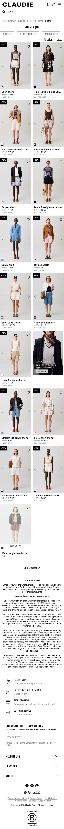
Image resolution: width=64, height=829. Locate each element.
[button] (48, 4)
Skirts (7, 34)
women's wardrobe (34, 605)
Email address (13, 737)
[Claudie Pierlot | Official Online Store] (17, 4)
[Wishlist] (28, 46)
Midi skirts (51, 34)
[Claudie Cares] (32, 818)
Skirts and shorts (35, 21)
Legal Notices (44, 801)
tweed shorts (23, 639)
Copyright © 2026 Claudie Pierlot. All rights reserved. (32, 805)
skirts (27, 658)
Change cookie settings (25, 801)
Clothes (21, 21)
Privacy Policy (35, 798)
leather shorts (38, 635)
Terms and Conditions (17, 798)
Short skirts (28, 34)
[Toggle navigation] (59, 4)
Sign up (56, 736)
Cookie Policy (51, 798)
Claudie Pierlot (9, 21)
